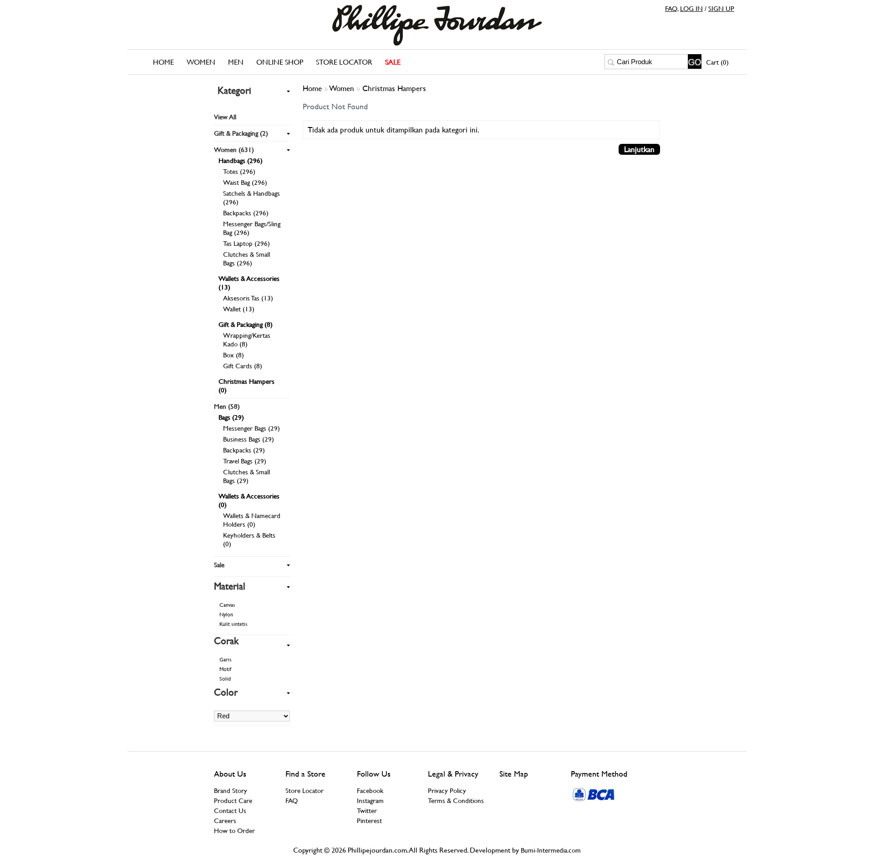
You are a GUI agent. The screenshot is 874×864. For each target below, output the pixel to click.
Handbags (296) (240, 160)
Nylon (226, 614)
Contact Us (230, 810)
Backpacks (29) (244, 450)
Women (201, 62)
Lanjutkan (639, 149)
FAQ (671, 8)
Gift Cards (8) (242, 366)
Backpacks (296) (246, 213)
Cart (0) (717, 62)
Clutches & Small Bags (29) (246, 476)
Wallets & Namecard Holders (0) (251, 520)
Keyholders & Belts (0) (249, 539)
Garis (225, 659)
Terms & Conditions (456, 800)
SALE (393, 62)
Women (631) (234, 149)
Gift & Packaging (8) (245, 324)
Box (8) (233, 355)
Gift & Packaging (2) (241, 133)
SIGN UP (721, 8)
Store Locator (344, 62)
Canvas (227, 605)
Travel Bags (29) (244, 461)
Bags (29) (231, 417)
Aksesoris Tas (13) (248, 298)
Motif (225, 669)
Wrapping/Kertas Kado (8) (246, 339)
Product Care (233, 800)
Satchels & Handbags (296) (251, 197)
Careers (225, 820)
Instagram (370, 800)
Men (236, 62)
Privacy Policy (447, 790)
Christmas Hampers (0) (246, 385)
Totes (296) (239, 171)
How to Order (234, 830)
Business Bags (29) (248, 439)
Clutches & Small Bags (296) (246, 258)
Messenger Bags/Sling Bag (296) (251, 228)
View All (225, 117)
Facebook (370, 790)
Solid (225, 679)
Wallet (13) (238, 309)
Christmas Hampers (394, 88)
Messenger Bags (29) (251, 428)
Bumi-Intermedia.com (551, 850)
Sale (219, 565)
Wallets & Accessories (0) (248, 500)
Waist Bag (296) (245, 182)
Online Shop (279, 62)
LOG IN (691, 8)
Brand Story (230, 790)
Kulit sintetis (233, 624)
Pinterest (369, 820)
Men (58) (227, 406)
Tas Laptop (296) (246, 243)
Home (163, 62)
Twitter (367, 810)
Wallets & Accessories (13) (248, 282)
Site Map (513, 773)
